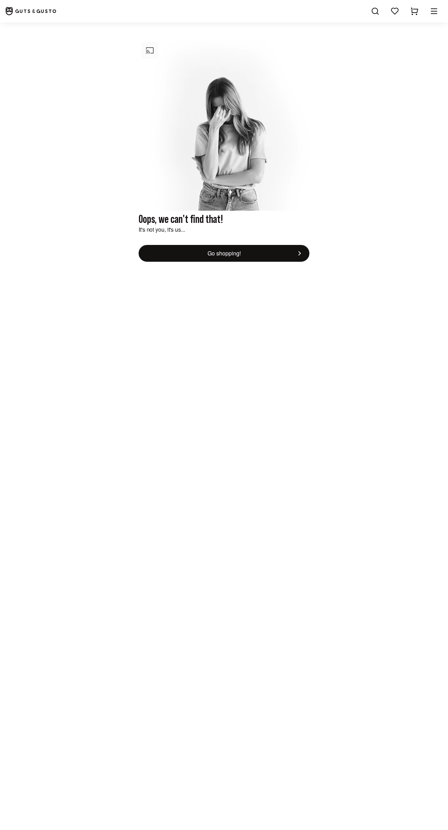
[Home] (31, 11)
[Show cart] (414, 11)
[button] (434, 11)
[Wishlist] (394, 11)
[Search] (375, 11)
